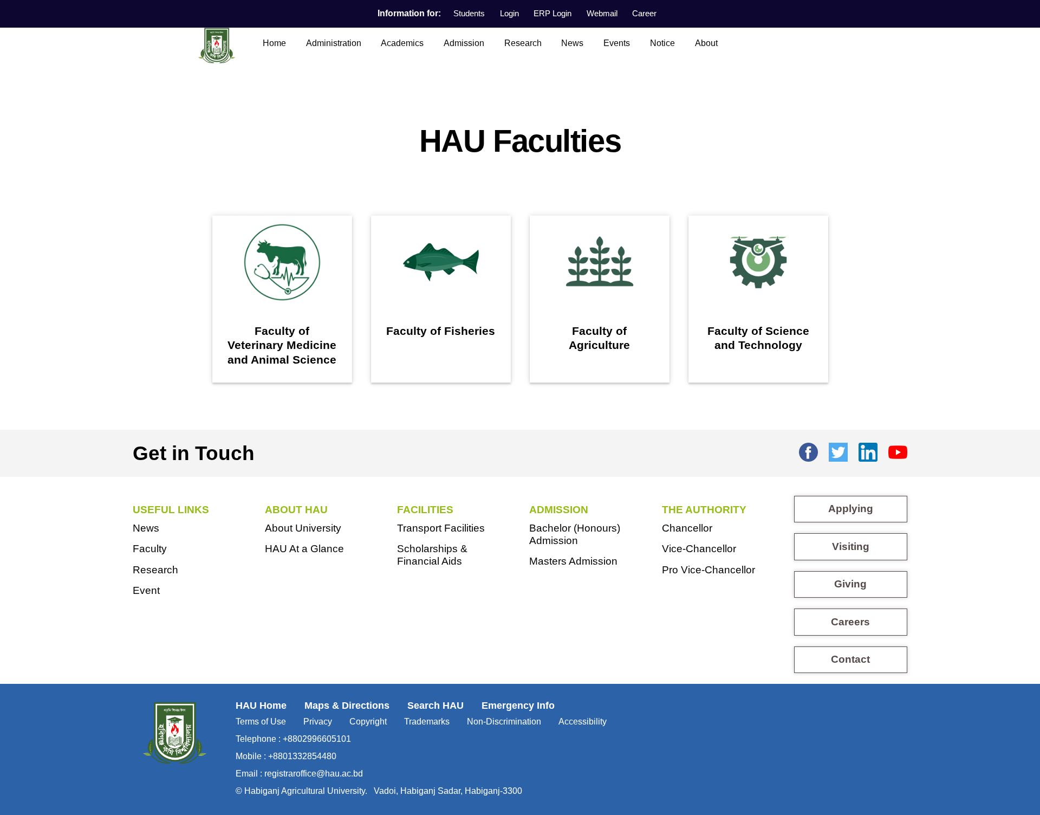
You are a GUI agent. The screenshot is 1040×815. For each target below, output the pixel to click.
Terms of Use (261, 721)
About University (303, 528)
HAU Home (261, 705)
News (572, 43)
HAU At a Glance (304, 548)
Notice (662, 43)
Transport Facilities (441, 528)
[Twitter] (838, 450)
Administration (333, 43)
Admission (464, 43)
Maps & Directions (346, 705)
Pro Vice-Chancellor (708, 569)
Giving (850, 584)
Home (274, 43)
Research (523, 43)
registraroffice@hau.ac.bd (313, 773)
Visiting (850, 546)
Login (509, 13)
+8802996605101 (317, 738)
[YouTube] (897, 450)
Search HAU (435, 705)
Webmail (602, 13)
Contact (850, 659)
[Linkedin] (868, 450)
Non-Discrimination (504, 721)
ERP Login (552, 13)
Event (146, 590)
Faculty (150, 548)
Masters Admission (573, 561)
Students (469, 13)
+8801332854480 (302, 756)
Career (644, 13)
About (706, 43)
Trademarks (427, 721)
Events (616, 43)
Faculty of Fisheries (440, 331)
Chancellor (687, 528)
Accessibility (582, 721)
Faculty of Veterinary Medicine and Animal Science (281, 345)
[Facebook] (808, 450)
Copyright (368, 721)
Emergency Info (518, 705)
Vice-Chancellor (699, 548)
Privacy (317, 721)
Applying (850, 508)
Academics (402, 43)
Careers (850, 622)
